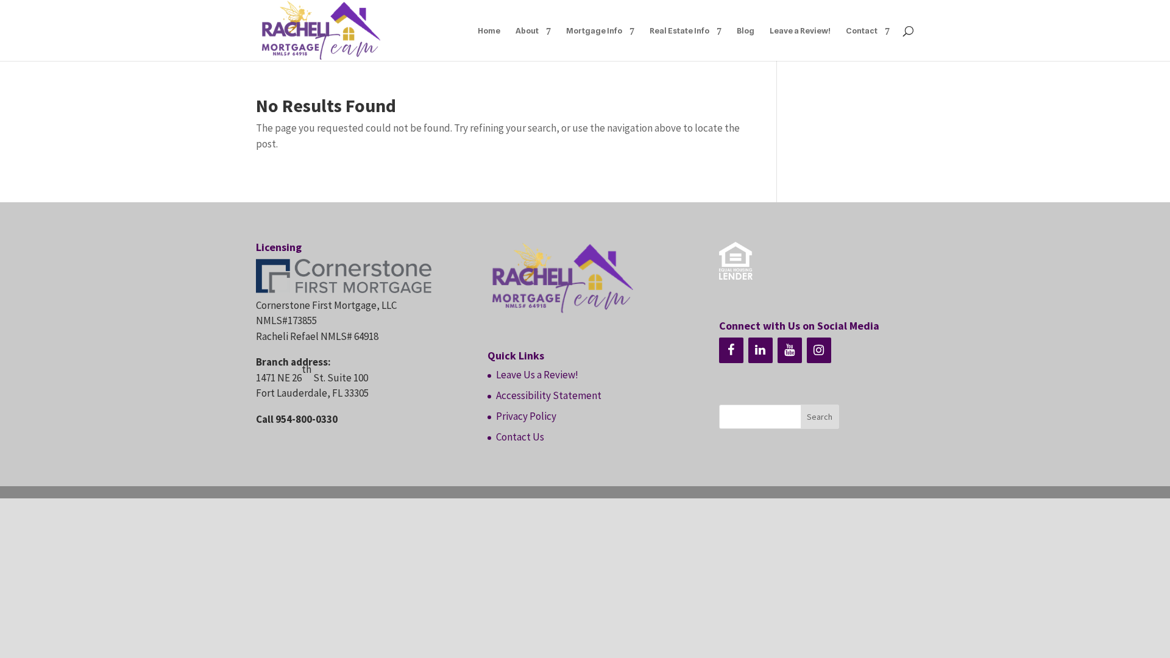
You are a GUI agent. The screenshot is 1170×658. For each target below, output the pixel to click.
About (527, 30)
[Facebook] (731, 350)
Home (489, 30)
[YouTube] (790, 350)
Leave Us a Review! (537, 374)
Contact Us (520, 437)
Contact (862, 30)
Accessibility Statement (548, 395)
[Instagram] (819, 350)
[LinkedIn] (760, 350)
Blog (745, 30)
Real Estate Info (679, 30)
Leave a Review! (800, 30)
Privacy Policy (526, 416)
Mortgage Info (594, 30)
